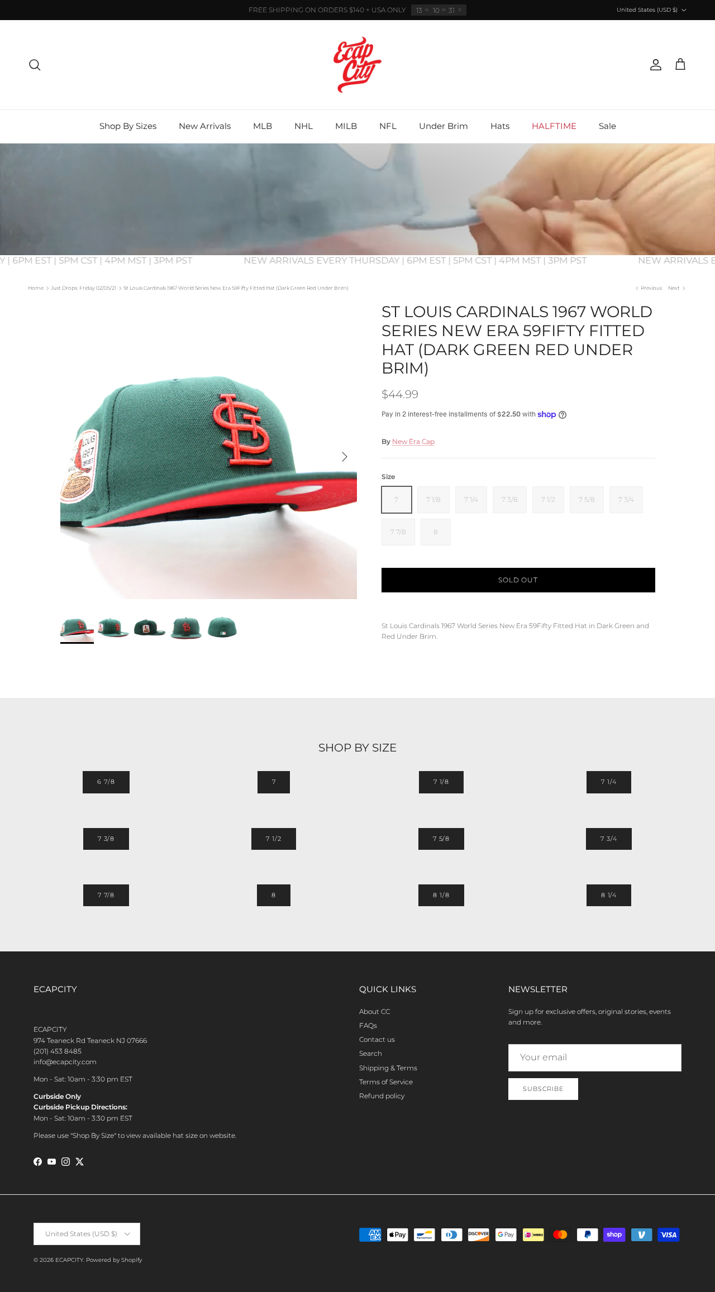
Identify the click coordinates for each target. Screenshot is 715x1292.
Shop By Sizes (127, 126)
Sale (607, 126)
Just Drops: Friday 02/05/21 (83, 288)
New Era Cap (413, 441)
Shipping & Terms (388, 1068)
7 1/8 (441, 782)
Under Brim (443, 126)
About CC (374, 1011)
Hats (499, 126)
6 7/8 (106, 782)
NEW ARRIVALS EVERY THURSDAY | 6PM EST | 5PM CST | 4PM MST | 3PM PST (427, 260)
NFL (388, 126)
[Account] (653, 64)
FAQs (368, 1025)
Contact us (377, 1039)
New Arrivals (205, 126)
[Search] (34, 64)
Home (36, 288)
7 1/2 (273, 839)
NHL (303, 126)
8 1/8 (441, 895)
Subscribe (543, 1089)
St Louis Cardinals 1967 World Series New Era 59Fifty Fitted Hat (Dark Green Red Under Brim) (236, 288)
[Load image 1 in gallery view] (208, 451)
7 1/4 (608, 782)
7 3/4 (608, 839)
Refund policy (381, 1096)
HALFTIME (554, 126)
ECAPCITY (69, 1260)
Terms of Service (386, 1082)
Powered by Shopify (114, 1260)
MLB (262, 126)
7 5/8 (441, 839)
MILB (346, 126)
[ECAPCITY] (357, 64)
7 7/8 (106, 895)
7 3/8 (106, 839)
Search (370, 1053)
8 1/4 (609, 895)
